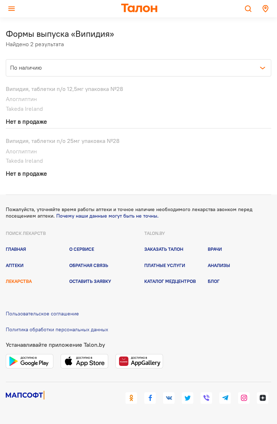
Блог (214, 281)
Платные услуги (164, 265)
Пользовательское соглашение (42, 313)
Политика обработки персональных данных (57, 329)
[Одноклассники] (131, 398)
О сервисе (81, 249)
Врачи (215, 249)
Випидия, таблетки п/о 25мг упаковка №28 (62, 140)
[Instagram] (243, 398)
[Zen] (262, 398)
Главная (16, 249)
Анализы (219, 265)
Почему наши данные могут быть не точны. (107, 216)
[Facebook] (150, 398)
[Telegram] (225, 398)
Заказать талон (163, 249)
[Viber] (206, 398)
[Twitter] (187, 398)
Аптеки (14, 265)
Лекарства (19, 281)
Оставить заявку (90, 281)
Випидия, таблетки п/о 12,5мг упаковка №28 (64, 88)
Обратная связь (88, 265)
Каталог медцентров (170, 281)
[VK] (168, 398)
